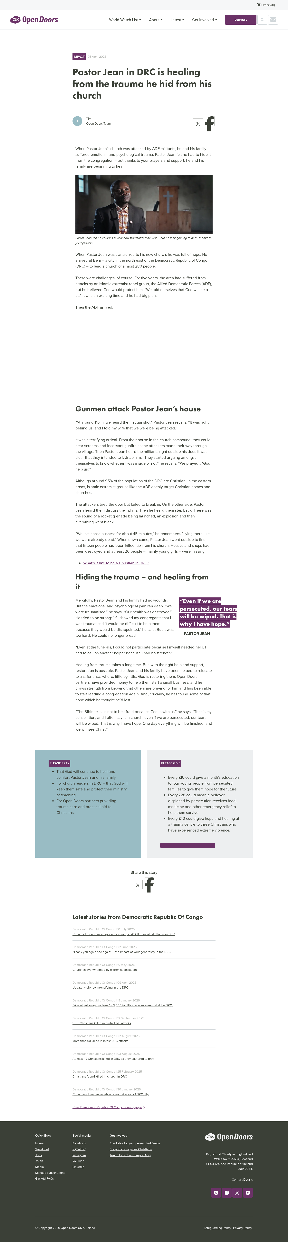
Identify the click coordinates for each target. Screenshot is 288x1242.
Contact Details (242, 1179)
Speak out (42, 1149)
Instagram (79, 1155)
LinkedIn (78, 1167)
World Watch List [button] (123, 19)
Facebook (79, 1143)
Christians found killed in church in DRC (99, 1076)
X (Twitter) (79, 1149)
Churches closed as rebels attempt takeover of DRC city (110, 1094)
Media (39, 1167)
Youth (39, 1161)
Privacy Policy (242, 1228)
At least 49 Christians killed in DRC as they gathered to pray (113, 1058)
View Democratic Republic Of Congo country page (107, 1107)
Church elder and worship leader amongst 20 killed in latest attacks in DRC (123, 934)
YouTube (78, 1161)
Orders (268, 5)
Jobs (38, 1155)
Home (39, 1143)
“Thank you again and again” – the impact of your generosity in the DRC (121, 952)
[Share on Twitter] (198, 123)
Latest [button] (176, 19)
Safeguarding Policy (217, 1228)
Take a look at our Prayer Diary (130, 1155)
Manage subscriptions (50, 1172)
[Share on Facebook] (210, 121)
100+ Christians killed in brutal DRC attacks (101, 1023)
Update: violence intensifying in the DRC (100, 987)
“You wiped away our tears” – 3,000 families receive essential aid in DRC (122, 1005)
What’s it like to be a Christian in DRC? (116, 563)
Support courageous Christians (131, 1149)
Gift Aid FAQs (44, 1178)
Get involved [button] (203, 19)
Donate (241, 20)
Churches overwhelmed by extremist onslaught (104, 969)
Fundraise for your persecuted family (135, 1143)
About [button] (154, 19)
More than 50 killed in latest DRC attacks (100, 1041)
